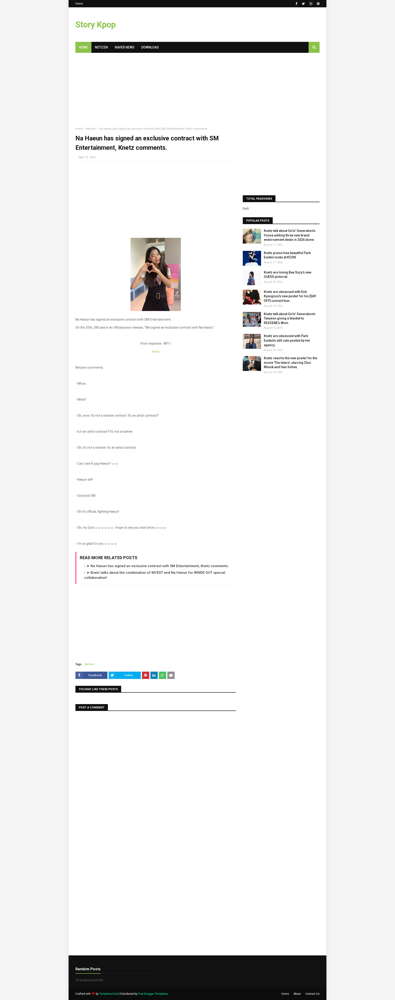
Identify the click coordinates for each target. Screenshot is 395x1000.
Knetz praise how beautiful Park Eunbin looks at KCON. (287, 255)
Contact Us (312, 993)
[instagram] (310, 3)
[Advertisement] (236, 24)
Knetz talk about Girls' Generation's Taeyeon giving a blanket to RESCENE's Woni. (289, 318)
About (297, 993)
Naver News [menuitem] (124, 47)
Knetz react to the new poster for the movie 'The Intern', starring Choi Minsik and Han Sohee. (290, 362)
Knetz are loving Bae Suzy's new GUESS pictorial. (287, 275)
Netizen (91, 128)
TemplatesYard (108, 993)
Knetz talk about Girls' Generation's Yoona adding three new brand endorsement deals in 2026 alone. (289, 235)
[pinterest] (318, 3)
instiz (156, 351)
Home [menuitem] (83, 47)
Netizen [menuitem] (101, 47)
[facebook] (296, 3)
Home (79, 3)
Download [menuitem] (150, 47)
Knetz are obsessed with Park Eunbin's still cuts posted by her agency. (287, 340)
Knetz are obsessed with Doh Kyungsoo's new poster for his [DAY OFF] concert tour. (290, 296)
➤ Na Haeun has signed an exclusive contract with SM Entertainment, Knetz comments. (158, 566)
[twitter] (303, 3)
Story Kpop (95, 24)
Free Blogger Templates (153, 993)
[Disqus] (155, 773)
